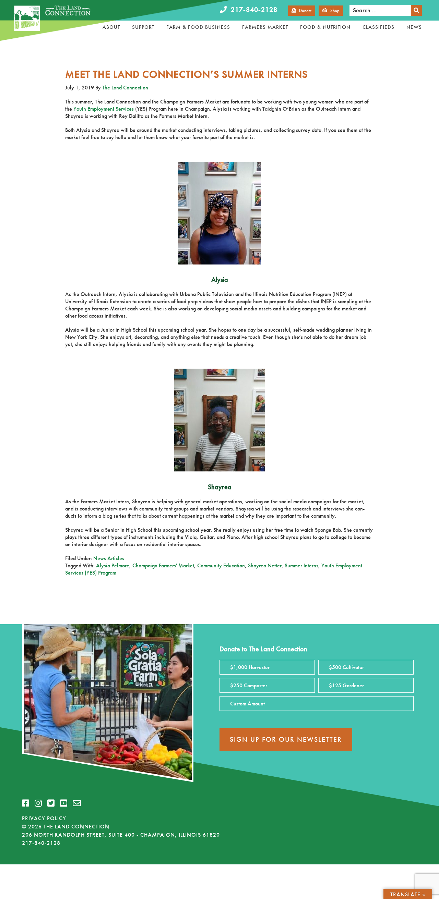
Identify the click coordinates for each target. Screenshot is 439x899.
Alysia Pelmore (112, 565)
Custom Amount (247, 703)
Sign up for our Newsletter (286, 739)
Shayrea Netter (265, 565)
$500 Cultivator (346, 667)
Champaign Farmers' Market (163, 565)
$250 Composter (248, 685)
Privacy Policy (44, 818)
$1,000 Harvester (250, 667)
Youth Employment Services (103, 108)
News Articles (108, 558)
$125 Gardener (346, 685)
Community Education (221, 565)
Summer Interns (301, 565)
